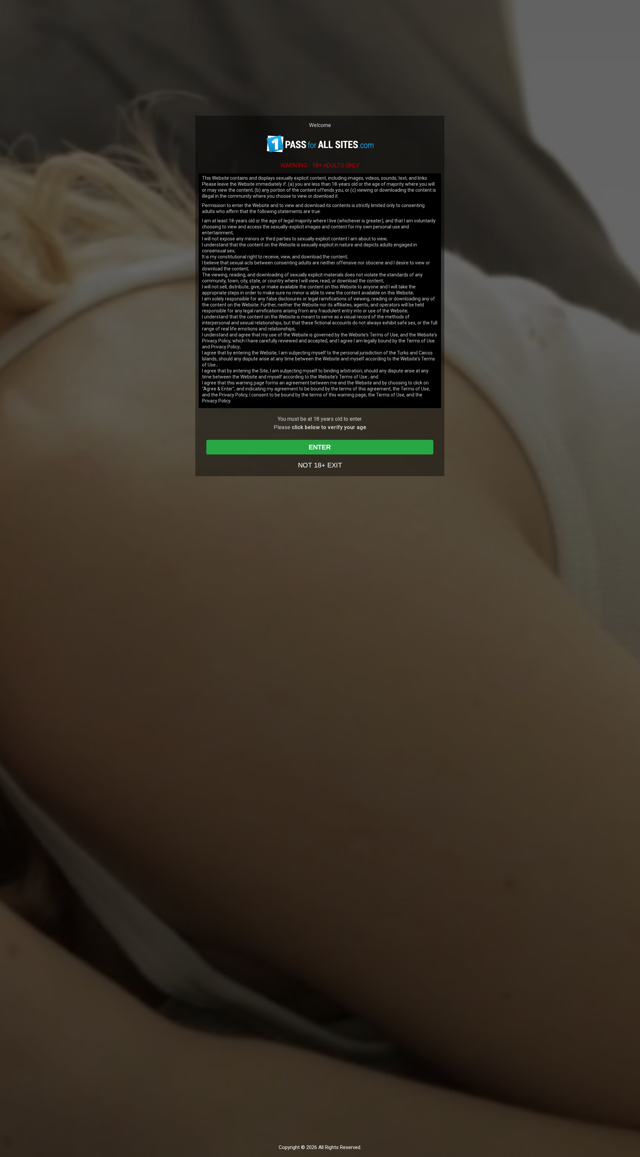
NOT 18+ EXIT (320, 465)
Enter (320, 447)
